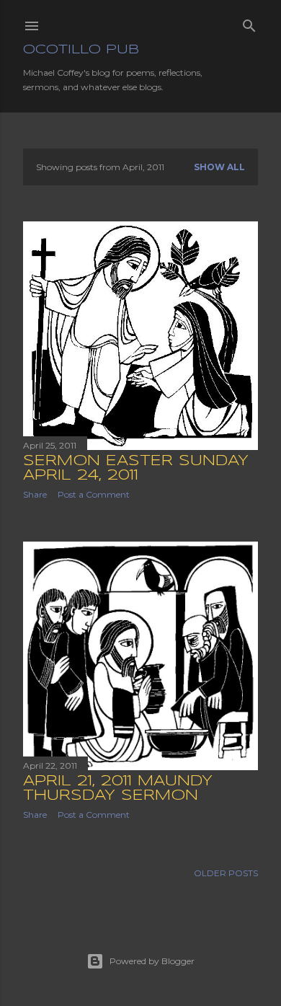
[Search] (249, 23)
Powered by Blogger (152, 961)
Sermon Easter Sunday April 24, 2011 (136, 468)
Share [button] (35, 494)
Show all (219, 167)
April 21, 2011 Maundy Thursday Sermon (118, 789)
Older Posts (226, 873)
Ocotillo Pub (81, 49)
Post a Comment (94, 494)
